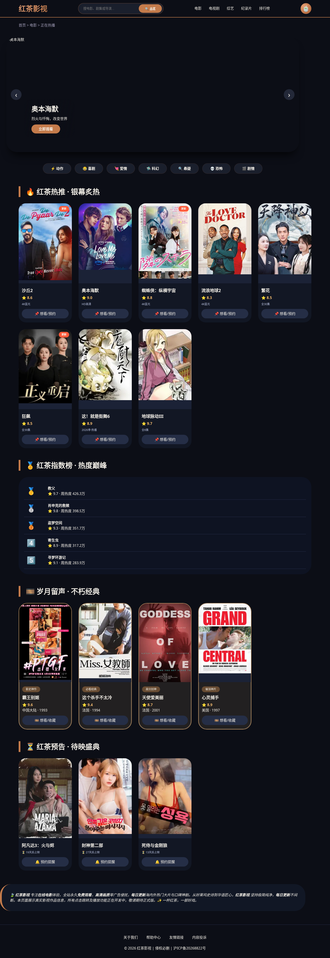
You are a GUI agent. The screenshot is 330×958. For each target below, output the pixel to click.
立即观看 (46, 128)
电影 (198, 8)
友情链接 (176, 937)
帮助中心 (153, 937)
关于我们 (130, 937)
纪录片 (246, 8)
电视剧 (214, 8)
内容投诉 (199, 937)
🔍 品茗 (150, 9)
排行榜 (264, 8)
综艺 (230, 8)
